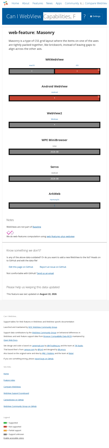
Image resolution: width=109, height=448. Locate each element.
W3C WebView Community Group (42, 327)
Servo (55, 167)
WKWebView (54, 59)
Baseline (37, 226)
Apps (59, 3)
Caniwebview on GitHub (14, 400)
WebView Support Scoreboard (16, 393)
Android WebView (55, 86)
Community (72, 3)
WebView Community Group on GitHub (20, 406)
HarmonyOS (54, 200)
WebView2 (54, 113)
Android (54, 92)
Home (15, 3)
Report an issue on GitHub (53, 266)
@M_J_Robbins (48, 353)
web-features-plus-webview (60, 236)
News (49, 3)
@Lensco (62, 349)
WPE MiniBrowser (54, 140)
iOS (77, 65)
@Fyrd (40, 349)
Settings (96, 16)
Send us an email (45, 273)
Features (38, 3)
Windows (54, 119)
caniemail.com (38, 345)
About (25, 3)
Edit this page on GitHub (21, 266)
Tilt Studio (79, 345)
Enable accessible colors (14, 438)
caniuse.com (29, 349)
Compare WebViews (12, 386)
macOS (32, 65)
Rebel (71, 353)
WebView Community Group (44, 332)
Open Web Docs (10, 340)
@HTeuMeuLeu (53, 345)
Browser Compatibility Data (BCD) (57, 336)
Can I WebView (23, 16)
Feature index (9, 380)
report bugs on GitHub (44, 358)
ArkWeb (54, 194)
